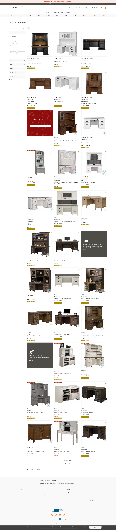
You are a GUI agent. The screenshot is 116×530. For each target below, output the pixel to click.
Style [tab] (11, 64)
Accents (74, 15)
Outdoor (65, 15)
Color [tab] (11, 60)
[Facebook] (52, 515)
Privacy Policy (54, 527)
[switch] (28, 28)
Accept (95, 527)
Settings (22, 492)
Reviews (90, 504)
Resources (68, 12)
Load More (67, 463)
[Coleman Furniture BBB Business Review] (58, 511)
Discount (68, 494)
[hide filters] (12, 28)
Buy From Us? (45, 494)
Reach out (31, 360)
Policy (89, 498)
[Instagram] (56, 515)
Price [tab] (11, 32)
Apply (17, 56)
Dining (30, 15)
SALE (95, 15)
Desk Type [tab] (12, 76)
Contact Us (105, 3)
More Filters (11, 79)
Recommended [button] (97, 28)
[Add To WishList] (51, 32)
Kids (57, 15)
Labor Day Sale (30, 181)
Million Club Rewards (58, 12)
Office (83, 15)
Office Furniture (11, 18)
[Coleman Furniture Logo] (13, 9)
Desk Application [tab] (13, 72)
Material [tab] (11, 68)
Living (21, 15)
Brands (103, 15)
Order (21, 494)
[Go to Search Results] (69, 8)
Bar (39, 15)
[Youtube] (60, 515)
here (69, 527)
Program (67, 492)
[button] (78, 8)
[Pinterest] (64, 515)
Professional (48, 12)
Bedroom (12, 15)
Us (43, 492)
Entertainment (48, 15)
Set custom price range (14, 50)
